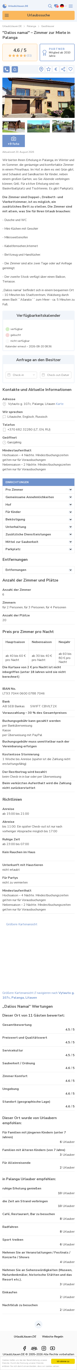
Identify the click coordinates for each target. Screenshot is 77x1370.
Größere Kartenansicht (21, 924)
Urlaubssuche (38, 15)
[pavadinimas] (41, 69)
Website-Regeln (52, 1336)
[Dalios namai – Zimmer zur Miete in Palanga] (38, 98)
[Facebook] (24, 1348)
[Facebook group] (34, 1347)
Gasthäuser (47, 26)
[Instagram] (43, 1348)
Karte (60, 404)
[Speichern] (70, 69)
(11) (29, 55)
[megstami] (71, 6)
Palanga (31, 26)
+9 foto (13, 144)
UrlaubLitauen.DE (12, 26)
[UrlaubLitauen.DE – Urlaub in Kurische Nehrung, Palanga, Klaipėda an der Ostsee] (15, 6)
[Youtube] (52, 1348)
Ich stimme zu (63, 1361)
